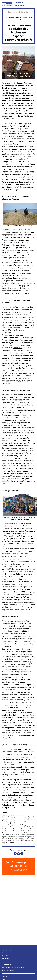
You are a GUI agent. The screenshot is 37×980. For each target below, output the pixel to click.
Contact (4, 953)
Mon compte (6, 950)
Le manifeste (6, 965)
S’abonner (5, 956)
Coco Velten (17, 348)
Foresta (25, 265)
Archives (5, 976)
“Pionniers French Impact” (12, 797)
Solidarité (23, 12)
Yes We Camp (12, 126)
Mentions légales (8, 970)
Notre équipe (6, 959)
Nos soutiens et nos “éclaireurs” (13, 968)
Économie (13, 12)
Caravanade (5, 817)
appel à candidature (9, 837)
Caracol (5, 787)
